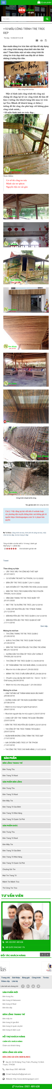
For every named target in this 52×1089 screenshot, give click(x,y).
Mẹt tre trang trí (10, 875)
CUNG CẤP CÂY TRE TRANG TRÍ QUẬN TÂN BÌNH (24, 718)
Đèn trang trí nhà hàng (12, 813)
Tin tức (46, 978)
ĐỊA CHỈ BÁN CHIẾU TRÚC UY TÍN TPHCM (21, 743)
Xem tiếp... (45, 626)
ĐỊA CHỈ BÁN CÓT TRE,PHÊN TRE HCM (21, 587)
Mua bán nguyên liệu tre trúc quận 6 (19, 714)
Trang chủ (5, 978)
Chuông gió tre (9, 869)
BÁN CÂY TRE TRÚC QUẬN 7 (17, 583)
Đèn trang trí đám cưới (11, 1030)
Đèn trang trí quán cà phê (14, 819)
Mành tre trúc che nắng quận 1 (18, 685)
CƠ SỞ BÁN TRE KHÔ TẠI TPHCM (19, 578)
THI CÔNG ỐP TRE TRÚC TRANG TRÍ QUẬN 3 (22, 729)
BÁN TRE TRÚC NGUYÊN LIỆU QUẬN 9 (20, 725)
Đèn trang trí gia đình (12, 807)
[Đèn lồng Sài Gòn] (26, 11)
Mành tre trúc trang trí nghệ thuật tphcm (21, 707)
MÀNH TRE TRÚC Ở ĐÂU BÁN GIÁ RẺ (20, 674)
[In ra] (41, 40)
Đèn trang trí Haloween (12, 1000)
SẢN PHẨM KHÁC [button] (10, 825)
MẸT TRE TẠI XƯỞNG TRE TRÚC (18, 605)
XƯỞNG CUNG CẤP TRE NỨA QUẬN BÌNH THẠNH (24, 700)
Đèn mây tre (8, 801)
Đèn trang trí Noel (10, 775)
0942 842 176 (19, 947)
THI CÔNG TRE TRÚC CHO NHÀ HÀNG (20, 749)
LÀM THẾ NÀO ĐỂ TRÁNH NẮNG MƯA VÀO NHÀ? (24, 693)
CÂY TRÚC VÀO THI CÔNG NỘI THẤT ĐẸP (22, 572)
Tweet (5, 561)
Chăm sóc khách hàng (12, 1041)
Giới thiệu (16, 978)
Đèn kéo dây (7, 1008)
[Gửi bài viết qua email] (37, 40)
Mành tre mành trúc (11, 882)
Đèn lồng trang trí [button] (12, 763)
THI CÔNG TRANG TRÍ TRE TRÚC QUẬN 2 (22, 634)
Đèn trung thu (9, 769)
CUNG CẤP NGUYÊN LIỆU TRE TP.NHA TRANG (23, 609)
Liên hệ (15, 981)
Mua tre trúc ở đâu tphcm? (16, 669)
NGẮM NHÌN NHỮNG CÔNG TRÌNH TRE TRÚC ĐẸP (24, 736)
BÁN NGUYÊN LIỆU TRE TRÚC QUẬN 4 (20, 616)
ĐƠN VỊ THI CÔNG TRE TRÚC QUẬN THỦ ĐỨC (23, 640)
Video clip (5, 981)
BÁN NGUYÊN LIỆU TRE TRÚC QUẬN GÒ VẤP (23, 620)
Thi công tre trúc (10, 888)
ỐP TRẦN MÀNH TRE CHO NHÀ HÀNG (20, 665)
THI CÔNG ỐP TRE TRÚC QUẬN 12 (19, 661)
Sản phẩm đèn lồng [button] (12, 781)
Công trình (36, 978)
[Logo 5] (26, 967)
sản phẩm (46, 3)
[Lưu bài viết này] (46, 40)
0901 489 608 (32, 1086)
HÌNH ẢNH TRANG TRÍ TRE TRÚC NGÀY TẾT (23, 598)
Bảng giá (26, 978)
